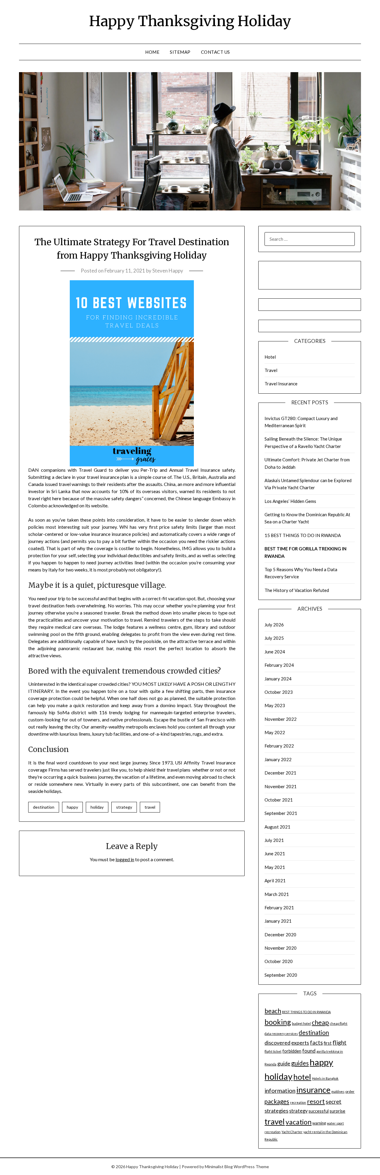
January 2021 (278, 921)
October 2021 (279, 799)
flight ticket (273, 1051)
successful (318, 1111)
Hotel (270, 357)
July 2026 (274, 624)
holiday (97, 807)
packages (277, 1101)
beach (273, 1011)
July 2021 (274, 840)
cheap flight (338, 1023)
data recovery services (281, 1033)
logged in (124, 859)
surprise (337, 1111)
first (328, 1043)
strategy (124, 807)
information (280, 1090)
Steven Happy (167, 270)
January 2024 (278, 678)
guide (283, 1063)
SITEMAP (180, 52)
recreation (298, 1102)
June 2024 (275, 651)
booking (278, 1022)
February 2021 (279, 907)
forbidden (291, 1051)
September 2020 (281, 975)
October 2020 (279, 961)
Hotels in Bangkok (325, 1078)
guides (300, 1063)
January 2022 (278, 759)
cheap (320, 1022)
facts (316, 1042)
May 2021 (275, 867)
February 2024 (279, 665)
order (349, 1091)
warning (319, 1123)
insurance (313, 1090)
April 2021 (275, 880)
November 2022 (281, 719)
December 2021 (280, 772)
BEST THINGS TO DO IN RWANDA (306, 1012)
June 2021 (275, 853)
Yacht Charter (292, 1132)
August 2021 (277, 826)
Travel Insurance (281, 383)
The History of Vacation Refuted (297, 590)
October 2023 (279, 692)
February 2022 (279, 745)
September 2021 (281, 813)
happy (72, 807)
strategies (276, 1110)
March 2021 (277, 894)
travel (150, 807)
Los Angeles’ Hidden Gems (290, 501)
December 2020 (280, 934)
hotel (302, 1076)
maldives (337, 1091)
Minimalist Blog (219, 1166)
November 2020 (281, 948)
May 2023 (275, 705)
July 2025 (274, 638)
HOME (152, 52)
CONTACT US (215, 52)
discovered (277, 1042)
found (309, 1051)
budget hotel (301, 1023)
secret (333, 1101)
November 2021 (281, 786)
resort (316, 1101)
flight (339, 1042)
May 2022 (275, 732)
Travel (271, 370)
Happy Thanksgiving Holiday (190, 21)
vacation (298, 1122)
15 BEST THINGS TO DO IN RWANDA (303, 535)
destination (43, 807)
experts (300, 1043)
